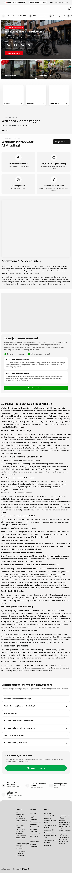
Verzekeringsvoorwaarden (50, 841)
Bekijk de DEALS (13, 53)
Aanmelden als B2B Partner (35, 835)
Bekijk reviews (60, 142)
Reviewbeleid (49, 830)
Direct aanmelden (35, 388)
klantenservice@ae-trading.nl (23, 845)
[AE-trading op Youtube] (25, 869)
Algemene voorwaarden (49, 814)
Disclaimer (47, 845)
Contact (33, 813)
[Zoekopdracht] (3, 9)
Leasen (32, 839)
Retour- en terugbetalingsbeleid (50, 820)
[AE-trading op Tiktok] (27, 869)
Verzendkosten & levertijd (50, 826)
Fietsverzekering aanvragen (35, 823)
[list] (36, 95)
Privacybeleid (49, 833)
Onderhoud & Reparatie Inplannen (34, 829)
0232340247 (20, 849)
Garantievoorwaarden (50, 837)
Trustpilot (5, 130)
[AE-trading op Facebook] (22, 869)
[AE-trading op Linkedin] (28, 869)
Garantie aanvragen (34, 845)
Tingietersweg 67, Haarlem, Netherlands (21, 853)
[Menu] (2, 9)
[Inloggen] (66, 9)
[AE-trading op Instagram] (24, 869)
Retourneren (34, 842)
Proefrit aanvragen (34, 818)
